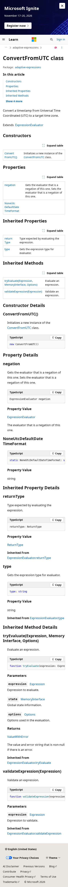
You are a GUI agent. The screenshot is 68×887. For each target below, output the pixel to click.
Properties (12, 86)
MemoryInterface (33, 699)
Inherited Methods (17, 95)
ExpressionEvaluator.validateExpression (34, 833)
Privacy (24, 871)
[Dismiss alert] (62, 6)
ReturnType (15, 545)
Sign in (61, 39)
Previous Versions (34, 866)
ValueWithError (17, 737)
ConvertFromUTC (34, 157)
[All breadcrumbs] (6, 47)
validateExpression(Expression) (23, 291)
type (7, 249)
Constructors (13, 81)
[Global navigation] (3, 39)
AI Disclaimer (11, 866)
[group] (36, 460)
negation (10, 185)
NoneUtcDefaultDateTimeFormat (12, 207)
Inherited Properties (18, 91)
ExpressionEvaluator (29, 125)
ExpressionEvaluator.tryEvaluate (29, 763)
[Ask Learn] (56, 47)
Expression (37, 684)
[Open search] (51, 39)
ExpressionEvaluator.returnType (29, 558)
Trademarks (10, 882)
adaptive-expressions (26, 47)
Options (29, 714)
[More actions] (62, 47)
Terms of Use (48, 876)
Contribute (9, 871)
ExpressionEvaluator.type (47, 618)
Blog (52, 866)
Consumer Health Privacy (18, 876)
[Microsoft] (34, 39)
